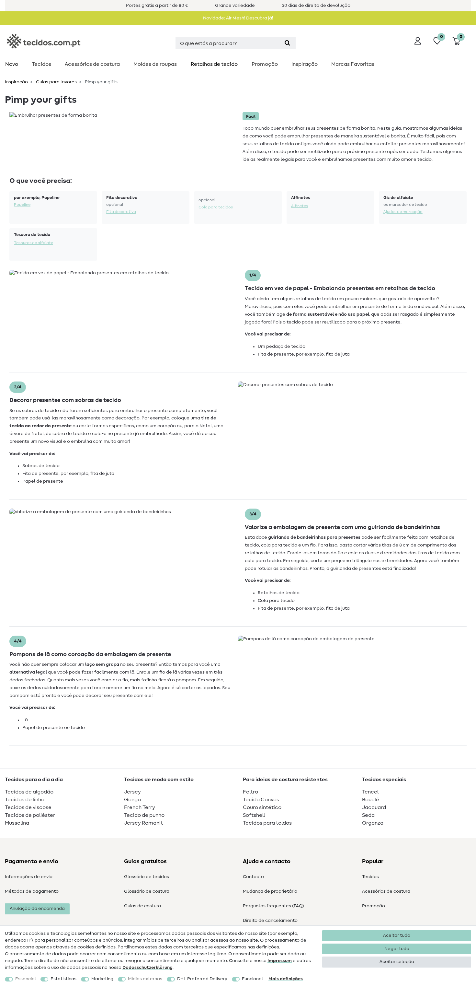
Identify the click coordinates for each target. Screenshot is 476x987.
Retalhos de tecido (214, 64)
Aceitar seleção (397, 961)
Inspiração (304, 64)
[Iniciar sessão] (417, 41)
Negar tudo (396, 948)
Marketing (102, 979)
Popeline (22, 204)
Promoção (265, 64)
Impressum (279, 960)
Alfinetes (299, 206)
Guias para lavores (56, 82)
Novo (11, 64)
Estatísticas (63, 979)
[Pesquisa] (287, 43)
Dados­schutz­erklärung (147, 967)
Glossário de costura (146, 891)
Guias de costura (142, 906)
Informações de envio (28, 877)
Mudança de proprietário (270, 891)
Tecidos (41, 64)
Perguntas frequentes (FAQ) (273, 906)
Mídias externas (145, 979)
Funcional (252, 979)
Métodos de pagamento (32, 891)
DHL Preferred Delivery (202, 979)
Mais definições (285, 979)
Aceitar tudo (396, 935)
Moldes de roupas (155, 64)
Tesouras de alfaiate (33, 243)
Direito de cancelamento (270, 920)
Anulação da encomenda (37, 908)
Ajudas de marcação (403, 212)
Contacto (253, 877)
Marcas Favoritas (352, 64)
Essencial (25, 979)
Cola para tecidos (215, 207)
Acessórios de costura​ (92, 64)
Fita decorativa (121, 212)
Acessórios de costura (386, 891)
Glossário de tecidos (146, 877)
